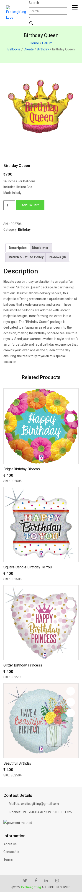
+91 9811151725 (59, 812)
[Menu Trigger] (75, 7)
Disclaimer (40, 248)
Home (34, 43)
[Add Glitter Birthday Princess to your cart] (70, 615)
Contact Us (11, 851)
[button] (70, 396)
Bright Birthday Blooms (21, 469)
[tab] (17, 248)
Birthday (43, 49)
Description (18, 248)
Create (29, 49)
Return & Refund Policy (26, 257)
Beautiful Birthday (17, 763)
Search (34, 3)
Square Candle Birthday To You (27, 567)
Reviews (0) (57, 257)
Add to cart (30, 205)
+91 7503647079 (34, 812)
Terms (8, 859)
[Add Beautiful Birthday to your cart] (70, 713)
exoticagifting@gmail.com (40, 803)
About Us (10, 844)
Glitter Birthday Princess (22, 665)
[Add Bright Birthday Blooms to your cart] (70, 418)
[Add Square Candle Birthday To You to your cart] (70, 517)
